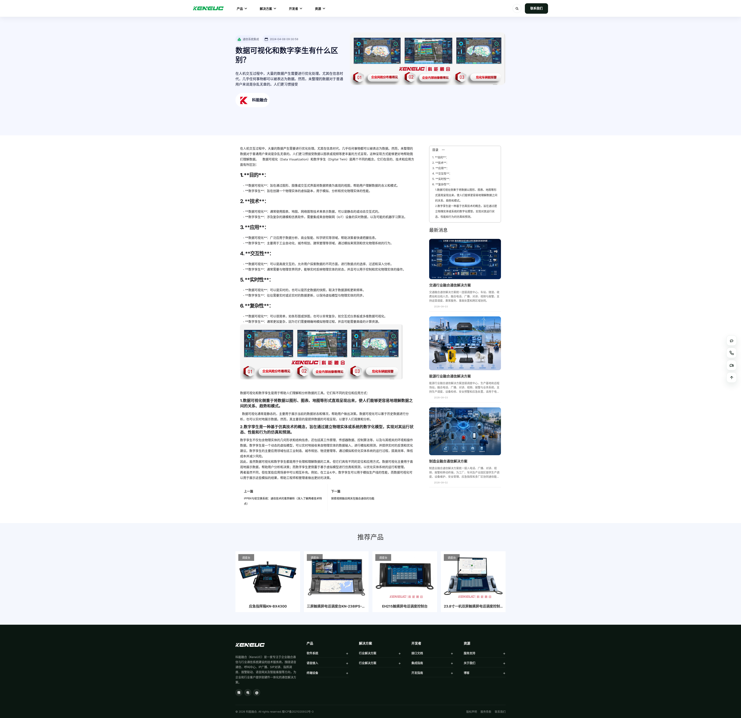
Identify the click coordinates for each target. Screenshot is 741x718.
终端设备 (312, 673)
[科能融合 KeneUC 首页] (208, 8)
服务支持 (469, 653)
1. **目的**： (440, 157)
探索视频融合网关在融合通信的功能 (352, 498)
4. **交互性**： (442, 173)
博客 (466, 673)
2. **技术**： (440, 162)
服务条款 (485, 711)
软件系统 (312, 653)
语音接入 (312, 663)
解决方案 (266, 9)
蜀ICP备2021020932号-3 (298, 711)
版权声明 (471, 711)
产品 (240, 9)
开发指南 (417, 673)
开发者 (293, 9)
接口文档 (417, 653)
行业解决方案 (367, 653)
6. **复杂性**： (442, 184)
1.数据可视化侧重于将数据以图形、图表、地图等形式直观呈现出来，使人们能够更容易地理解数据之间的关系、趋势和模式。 (466, 195)
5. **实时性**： (442, 178)
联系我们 (536, 8)
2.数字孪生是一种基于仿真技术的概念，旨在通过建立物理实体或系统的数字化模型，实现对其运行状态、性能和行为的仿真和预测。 (466, 211)
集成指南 (417, 663)
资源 (318, 9)
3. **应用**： (440, 168)
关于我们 (469, 663)
